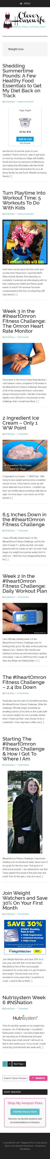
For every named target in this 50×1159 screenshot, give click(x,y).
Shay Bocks (42, 1143)
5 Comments (23, 765)
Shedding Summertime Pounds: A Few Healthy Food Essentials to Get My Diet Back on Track (22, 80)
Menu (27, 3)
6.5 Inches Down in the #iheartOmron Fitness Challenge (24, 519)
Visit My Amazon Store (25, 1112)
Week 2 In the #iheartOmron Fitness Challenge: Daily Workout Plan (24, 583)
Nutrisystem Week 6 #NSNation (24, 1000)
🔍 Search (38, 1078)
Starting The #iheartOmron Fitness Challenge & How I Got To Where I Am (23, 749)
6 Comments (23, 693)
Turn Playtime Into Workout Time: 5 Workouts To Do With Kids (23, 200)
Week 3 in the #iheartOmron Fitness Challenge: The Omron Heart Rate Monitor (24, 321)
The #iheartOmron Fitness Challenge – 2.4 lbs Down (24, 682)
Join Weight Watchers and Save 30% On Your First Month (25, 900)
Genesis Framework (24, 1146)
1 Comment (23, 434)
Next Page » (19, 1065)
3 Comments (23, 337)
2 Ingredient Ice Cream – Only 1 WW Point (20, 423)
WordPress (25, 1149)
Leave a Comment (26, 102)
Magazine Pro (27, 1143)
